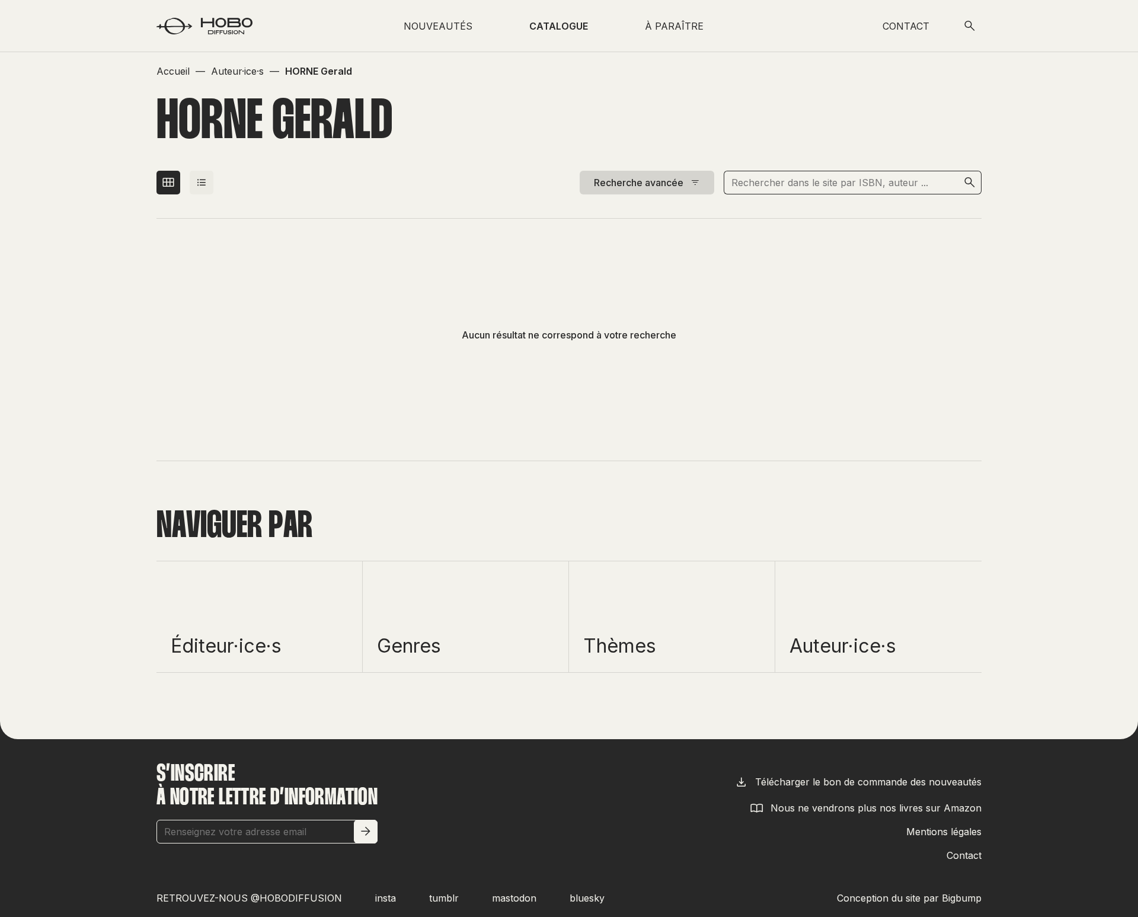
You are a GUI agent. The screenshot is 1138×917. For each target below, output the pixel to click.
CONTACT (906, 26)
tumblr (444, 898)
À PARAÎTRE (674, 26)
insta (385, 898)
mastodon (514, 898)
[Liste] (201, 182)
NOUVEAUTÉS (438, 26)
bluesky (587, 898)
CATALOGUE (558, 26)
